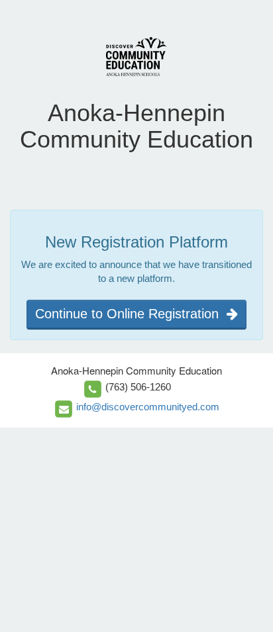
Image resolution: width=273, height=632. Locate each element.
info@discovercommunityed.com (147, 406)
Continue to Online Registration (131, 313)
